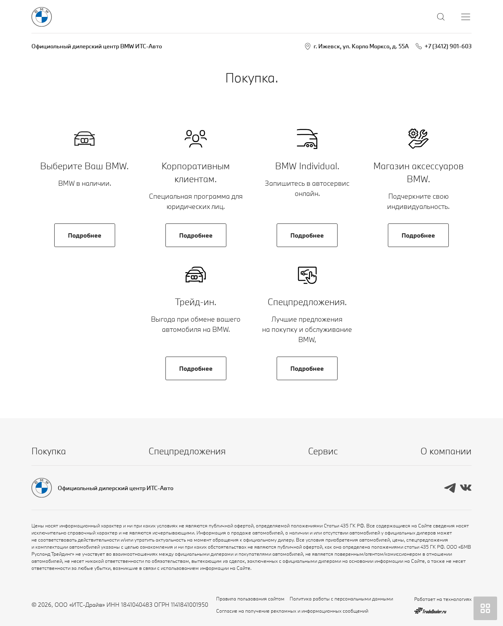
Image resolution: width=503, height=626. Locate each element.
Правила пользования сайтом (250, 598)
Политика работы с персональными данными (341, 598)
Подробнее (84, 235)
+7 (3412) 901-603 (448, 46)
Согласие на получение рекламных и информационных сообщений (292, 611)
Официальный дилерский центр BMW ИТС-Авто (96, 46)
